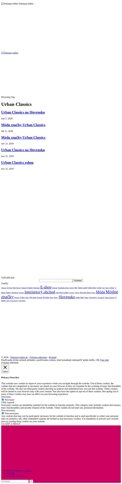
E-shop (45, 287)
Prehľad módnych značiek (19, 470)
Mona (93, 293)
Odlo (27, 297)
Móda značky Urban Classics (23, 125)
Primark (39, 297)
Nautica (16, 297)
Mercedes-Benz (85, 293)
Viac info (104, 360)
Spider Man (79, 297)
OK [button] (98, 360)
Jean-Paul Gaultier (62, 293)
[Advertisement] (61, 28)
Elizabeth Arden (63, 288)
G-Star (99, 288)
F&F (75, 288)
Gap (103, 288)
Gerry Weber (109, 288)
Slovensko (67, 297)
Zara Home (14, 301)
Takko (86, 297)
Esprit (71, 288)
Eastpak (54, 288)
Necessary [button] (6, 397)
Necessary (9, 399)
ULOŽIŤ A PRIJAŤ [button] (11, 424)
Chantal (23, 288)
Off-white (32, 297)
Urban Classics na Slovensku (23, 112)
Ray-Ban (46, 297)
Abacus (3, 288)
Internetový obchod (40, 292)
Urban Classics (110, 297)
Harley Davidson (12, 293)
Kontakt (52, 357)
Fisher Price (92, 288)
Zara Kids (21, 301)
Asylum (9, 288)
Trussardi (101, 297)
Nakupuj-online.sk (19, 357)
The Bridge (93, 297)
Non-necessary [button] (8, 410)
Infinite (21, 293)
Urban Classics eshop (17, 162)
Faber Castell (82, 288)
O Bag (22, 297)
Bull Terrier (17, 288)
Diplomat (36, 288)
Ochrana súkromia (38, 357)
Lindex (71, 293)
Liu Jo (77, 293)
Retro (52, 297)
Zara (8, 301)
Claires (30, 288)
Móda (100, 292)
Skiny (56, 297)
